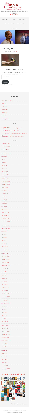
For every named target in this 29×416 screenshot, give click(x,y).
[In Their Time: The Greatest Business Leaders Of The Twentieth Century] (16, 388)
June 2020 (4, 200)
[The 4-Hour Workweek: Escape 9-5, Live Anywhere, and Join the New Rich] (8, 396)
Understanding (14, 136)
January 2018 (4, 290)
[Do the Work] (10, 384)
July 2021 (3, 159)
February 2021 (5, 175)
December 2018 (5, 256)
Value (18, 136)
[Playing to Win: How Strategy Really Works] (24, 388)
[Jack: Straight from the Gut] (16, 383)
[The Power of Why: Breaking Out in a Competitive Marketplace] (10, 400)
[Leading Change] (21, 388)
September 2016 (5, 340)
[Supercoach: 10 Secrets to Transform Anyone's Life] (18, 392)
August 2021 (4, 156)
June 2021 (4, 162)
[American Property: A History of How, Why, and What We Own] (8, 384)
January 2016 (4, 365)
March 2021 (4, 171)
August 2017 (4, 306)
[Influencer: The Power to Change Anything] (8, 388)
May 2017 (4, 315)
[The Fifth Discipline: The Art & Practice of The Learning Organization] (13, 380)
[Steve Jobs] (24, 396)
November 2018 (5, 259)
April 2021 (4, 168)
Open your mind (15, 130)
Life (9, 130)
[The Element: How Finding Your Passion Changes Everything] (2, 384)
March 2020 (4, 209)
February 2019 (5, 250)
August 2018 (4, 268)
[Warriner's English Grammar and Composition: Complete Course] (5, 400)
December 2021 (5, 143)
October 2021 (5, 150)
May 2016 (4, 353)
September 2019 (5, 228)
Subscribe (5, 82)
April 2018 (4, 281)
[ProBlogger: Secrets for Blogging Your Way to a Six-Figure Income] (10, 388)
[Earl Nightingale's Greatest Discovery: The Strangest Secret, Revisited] (21, 396)
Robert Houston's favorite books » (19, 404)
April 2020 (4, 206)
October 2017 (5, 300)
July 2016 (3, 347)
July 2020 (3, 196)
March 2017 (4, 322)
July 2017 (3, 309)
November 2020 (5, 184)
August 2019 (4, 231)
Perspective (6, 133)
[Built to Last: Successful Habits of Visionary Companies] (2, 388)
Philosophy (14, 133)
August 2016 (4, 344)
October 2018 (5, 262)
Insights (21, 127)
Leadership (4, 109)
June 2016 (4, 350)
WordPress (16, 412)
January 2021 (4, 178)
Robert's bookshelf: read (13, 374)
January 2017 (4, 328)
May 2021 (4, 165)
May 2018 (4, 278)
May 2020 (4, 203)
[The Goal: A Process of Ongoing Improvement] (13, 388)
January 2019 (4, 253)
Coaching (3, 103)
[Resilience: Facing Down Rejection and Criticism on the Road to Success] (18, 396)
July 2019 (3, 234)
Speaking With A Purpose (14, 6)
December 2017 (5, 293)
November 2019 (5, 222)
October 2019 (5, 225)
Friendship (12, 127)
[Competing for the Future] (21, 392)
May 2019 (4, 240)
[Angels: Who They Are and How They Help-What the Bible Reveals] (16, 396)
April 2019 (4, 243)
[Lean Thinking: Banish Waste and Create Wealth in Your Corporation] (5, 388)
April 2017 (4, 318)
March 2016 (4, 359)
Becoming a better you (7, 100)
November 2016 (5, 334)
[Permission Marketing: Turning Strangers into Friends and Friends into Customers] (16, 379)
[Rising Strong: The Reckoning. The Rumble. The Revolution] (24, 380)
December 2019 (5, 218)
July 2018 (3, 272)
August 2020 (4, 193)
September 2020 (5, 190)
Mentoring (4, 112)
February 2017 (5, 325)
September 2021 (5, 153)
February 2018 (5, 287)
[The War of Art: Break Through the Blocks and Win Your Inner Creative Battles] (13, 392)
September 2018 (5, 265)
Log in (20, 412)
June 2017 (4, 312)
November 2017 (5, 297)
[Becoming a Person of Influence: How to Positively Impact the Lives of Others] (2, 400)
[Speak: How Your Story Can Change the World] (8, 400)
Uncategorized (5, 119)
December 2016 (5, 331)
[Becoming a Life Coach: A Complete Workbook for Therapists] (21, 379)
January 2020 (4, 215)
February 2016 (5, 362)
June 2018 (4, 275)
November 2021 (5, 146)
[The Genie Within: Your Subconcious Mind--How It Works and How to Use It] (8, 380)
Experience (5, 127)
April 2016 (4, 356)
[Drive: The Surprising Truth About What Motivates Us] (18, 384)
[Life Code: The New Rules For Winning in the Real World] (21, 384)
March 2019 (4, 247)
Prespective (19, 133)
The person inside (6, 136)
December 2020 (5, 181)
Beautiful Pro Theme (16, 410)
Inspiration (4, 106)
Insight (17, 127)
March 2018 (4, 284)
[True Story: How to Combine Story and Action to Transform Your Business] (16, 392)
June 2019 (4, 237)
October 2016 (5, 337)
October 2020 (5, 187)
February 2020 (5, 212)
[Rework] (10, 396)
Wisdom (21, 136)
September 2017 (5, 303)
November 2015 (5, 369)
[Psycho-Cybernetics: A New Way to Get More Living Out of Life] (24, 384)
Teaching (3, 115)
